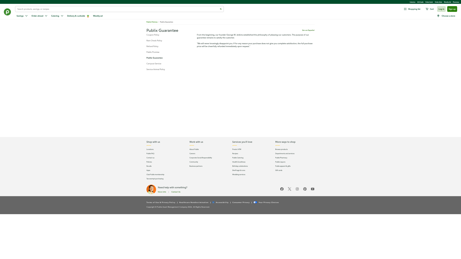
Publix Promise (152, 52)
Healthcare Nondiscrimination (194, 202)
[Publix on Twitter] (289, 190)
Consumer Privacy (241, 202)
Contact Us (175, 192)
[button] (441, 9)
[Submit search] (221, 9)
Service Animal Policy (155, 69)
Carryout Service (153, 63)
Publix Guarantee (154, 58)
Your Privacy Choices (268, 202)
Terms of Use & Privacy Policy (160, 202)
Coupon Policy (152, 35)
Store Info (162, 192)
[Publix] (7, 12)
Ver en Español (308, 30)
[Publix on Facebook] (282, 190)
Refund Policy (152, 46)
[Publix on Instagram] (297, 190)
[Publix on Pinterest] (305, 190)
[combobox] (118, 9)
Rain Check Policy (154, 40)
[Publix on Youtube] (313, 190)
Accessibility (222, 202)
